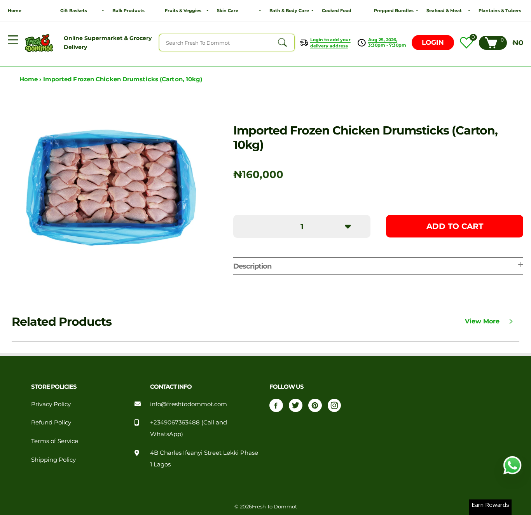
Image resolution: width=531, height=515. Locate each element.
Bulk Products (128, 10)
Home (14, 10)
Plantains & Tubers (500, 10)
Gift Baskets (73, 10)
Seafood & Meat (444, 10)
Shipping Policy (53, 459)
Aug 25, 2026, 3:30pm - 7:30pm (387, 42)
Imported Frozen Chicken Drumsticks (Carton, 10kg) (123, 79)
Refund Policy (51, 422)
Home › (31, 79)
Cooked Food (336, 10)
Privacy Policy (51, 404)
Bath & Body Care (289, 10)
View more (482, 321)
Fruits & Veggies (183, 10)
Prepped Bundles (394, 10)
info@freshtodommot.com (188, 404)
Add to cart (454, 226)
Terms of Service (54, 441)
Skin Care (227, 10)
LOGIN (433, 42)
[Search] (282, 43)
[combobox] (227, 42)
